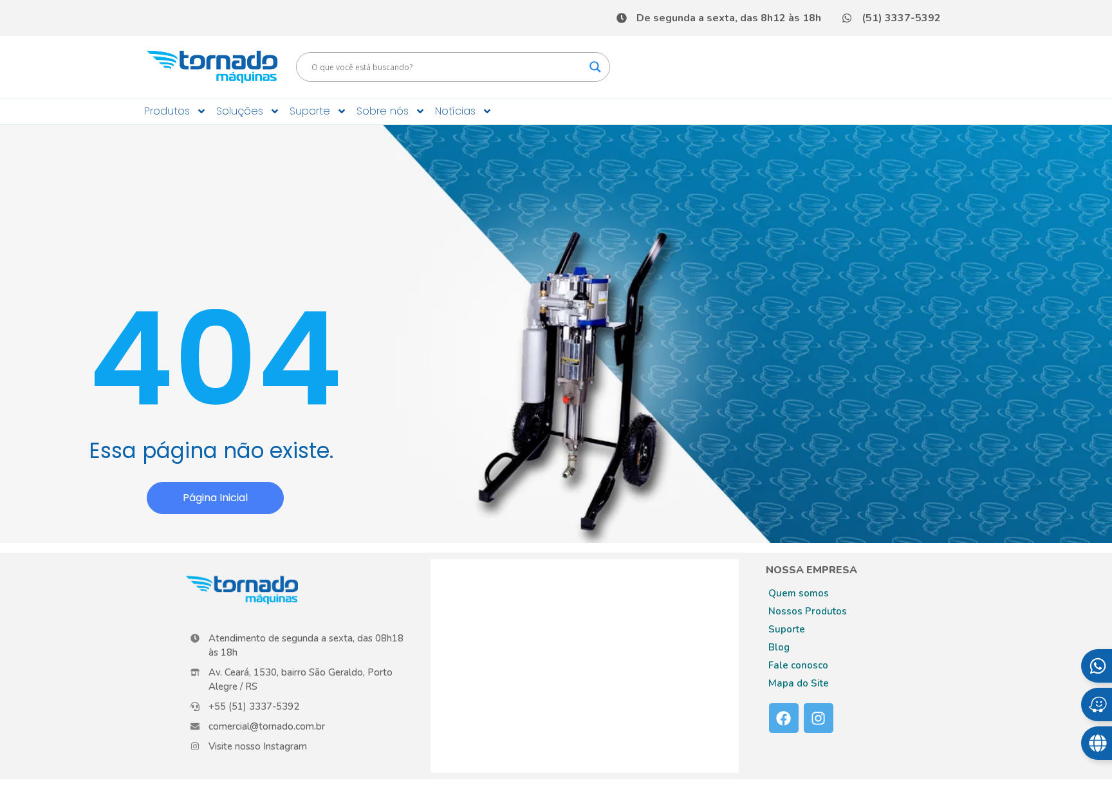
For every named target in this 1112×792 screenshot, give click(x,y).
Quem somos (798, 593)
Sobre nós (383, 111)
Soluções (239, 111)
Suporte (310, 111)
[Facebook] (784, 718)
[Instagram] (818, 718)
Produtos (167, 111)
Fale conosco (798, 665)
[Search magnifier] (595, 67)
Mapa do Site (798, 683)
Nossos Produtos (807, 611)
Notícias (455, 111)
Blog (779, 647)
